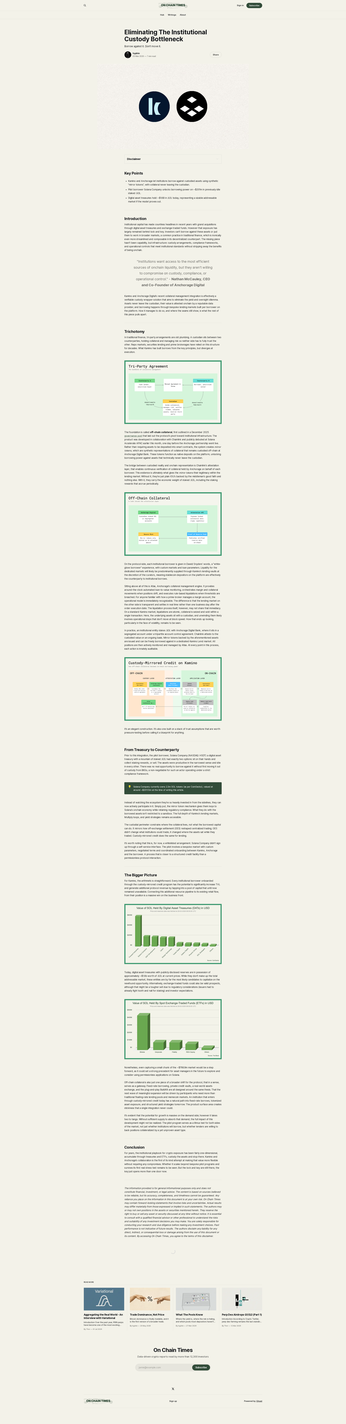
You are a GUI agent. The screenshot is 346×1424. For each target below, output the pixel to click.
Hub (162, 15)
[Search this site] (85, 5)
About (183, 15)
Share (216, 54)
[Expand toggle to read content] (217, 158)
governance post (133, 436)
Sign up (173, 1401)
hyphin (136, 53)
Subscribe (254, 5)
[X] (173, 1388)
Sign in (240, 5)
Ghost (259, 1401)
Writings (172, 15)
